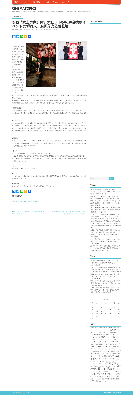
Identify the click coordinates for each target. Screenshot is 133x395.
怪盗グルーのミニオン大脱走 (109, 371)
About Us (65, 2)
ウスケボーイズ (108, 336)
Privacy (55, 2)
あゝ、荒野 (98, 332)
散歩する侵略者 (100, 373)
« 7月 (91, 318)
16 (92, 311)
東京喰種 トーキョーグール (106, 376)
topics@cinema (17, 30)
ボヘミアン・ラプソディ (103, 358)
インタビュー (37, 2)
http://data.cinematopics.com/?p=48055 (25, 201)
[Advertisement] (105, 99)
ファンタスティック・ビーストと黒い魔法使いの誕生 (105, 356)
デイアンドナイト (114, 349)
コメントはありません (51, 30)
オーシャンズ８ (98, 339)
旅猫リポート (111, 374)
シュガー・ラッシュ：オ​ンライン (111, 339)
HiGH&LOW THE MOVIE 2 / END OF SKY (100, 330)
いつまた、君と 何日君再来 (108, 332)
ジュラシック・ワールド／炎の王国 (104, 341)
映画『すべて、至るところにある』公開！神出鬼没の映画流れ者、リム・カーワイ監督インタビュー (105, 283)
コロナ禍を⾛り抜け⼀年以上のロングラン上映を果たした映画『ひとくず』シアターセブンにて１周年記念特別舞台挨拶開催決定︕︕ (105, 223)
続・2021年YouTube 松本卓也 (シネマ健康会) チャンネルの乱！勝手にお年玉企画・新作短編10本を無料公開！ (105, 248)
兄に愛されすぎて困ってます (106, 366)
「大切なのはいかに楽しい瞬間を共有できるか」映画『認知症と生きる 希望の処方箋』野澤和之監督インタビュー (105, 290)
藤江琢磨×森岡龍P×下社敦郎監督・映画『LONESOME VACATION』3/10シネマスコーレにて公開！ (105, 192)
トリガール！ (104, 351)
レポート (25, 2)
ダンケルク (106, 349)
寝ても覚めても (108, 368)
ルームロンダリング (100, 364)
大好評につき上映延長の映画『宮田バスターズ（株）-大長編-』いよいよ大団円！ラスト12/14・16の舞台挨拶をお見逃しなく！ (105, 216)
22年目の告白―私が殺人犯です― (99, 327)
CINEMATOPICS (24, 8)
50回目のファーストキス (114, 327)
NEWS (16, 2)
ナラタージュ (99, 354)
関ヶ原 (95, 381)
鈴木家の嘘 (109, 379)
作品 (47, 2)
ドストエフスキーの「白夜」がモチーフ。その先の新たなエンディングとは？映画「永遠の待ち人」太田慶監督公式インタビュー (105, 270)
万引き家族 (112, 363)
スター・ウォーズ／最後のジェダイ (105, 345)
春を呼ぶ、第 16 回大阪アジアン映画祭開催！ (104, 234)
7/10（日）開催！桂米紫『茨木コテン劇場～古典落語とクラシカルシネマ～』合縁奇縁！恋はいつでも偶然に (105, 210)
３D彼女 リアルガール (104, 381)
